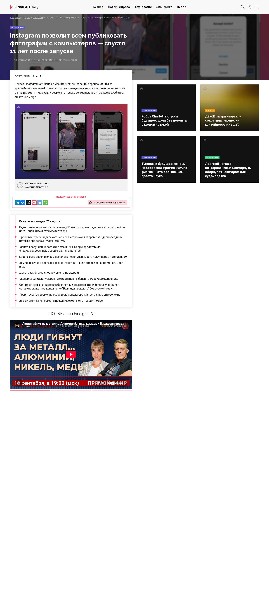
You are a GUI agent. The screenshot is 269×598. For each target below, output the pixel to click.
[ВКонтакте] (22, 202)
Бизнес (98, 7)
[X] (28, 202)
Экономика (164, 7)
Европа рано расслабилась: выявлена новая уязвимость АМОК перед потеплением (73, 256)
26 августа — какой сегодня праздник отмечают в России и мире (61, 300)
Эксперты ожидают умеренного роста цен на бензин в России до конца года (68, 278)
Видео (181, 7)
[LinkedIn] (17, 202)
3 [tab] (112, 390)
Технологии (143, 7)
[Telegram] (39, 202)
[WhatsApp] (45, 202)
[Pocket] (34, 202)
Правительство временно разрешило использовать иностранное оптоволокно (69, 294)
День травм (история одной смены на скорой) (49, 272)
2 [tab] (71, 390)
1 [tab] (30, 390)
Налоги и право (119, 7)
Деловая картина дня (24, 7)
